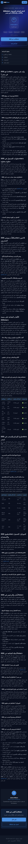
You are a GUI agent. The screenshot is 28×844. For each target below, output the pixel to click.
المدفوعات (6, 60)
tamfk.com (20, 188)
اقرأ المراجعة (14, 43)
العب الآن (24, 2)
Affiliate (18, 840)
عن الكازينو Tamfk (7, 54)
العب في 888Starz (14, 39)
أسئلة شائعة (6, 62)
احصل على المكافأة (14, 824)
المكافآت (5, 57)
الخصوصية (13, 840)
